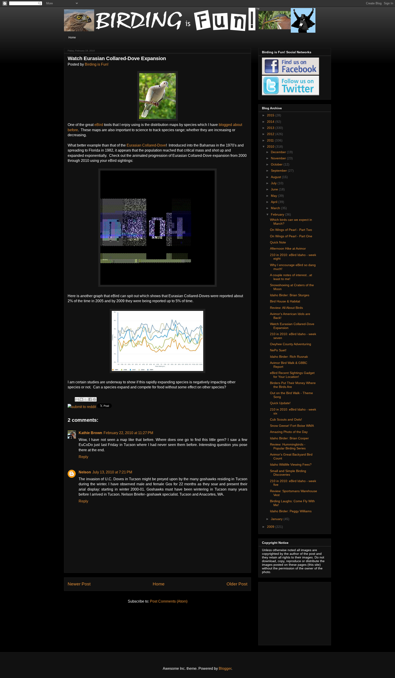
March (276, 208)
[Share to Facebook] (90, 399)
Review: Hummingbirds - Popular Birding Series (288, 446)
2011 (271, 140)
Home (72, 37)
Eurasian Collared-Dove (146, 145)
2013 (271, 128)
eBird (98, 125)
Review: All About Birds (286, 308)
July (274, 183)
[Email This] (77, 399)
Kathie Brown (90, 433)
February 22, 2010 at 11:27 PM (128, 433)
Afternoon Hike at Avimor (288, 248)
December (279, 152)
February (278, 214)
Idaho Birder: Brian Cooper (289, 438)
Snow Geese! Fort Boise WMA (292, 425)
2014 (271, 121)
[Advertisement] (290, 612)
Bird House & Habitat (285, 301)
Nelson (85, 472)
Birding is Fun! (96, 64)
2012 (271, 134)
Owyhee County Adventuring (290, 344)
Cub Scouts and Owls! (286, 419)
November (279, 158)
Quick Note (278, 242)
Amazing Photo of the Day (289, 432)
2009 (271, 527)
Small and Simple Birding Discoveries (288, 473)
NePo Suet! (278, 350)
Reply (83, 457)
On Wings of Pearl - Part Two (291, 230)
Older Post (237, 584)
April (274, 202)
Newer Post (79, 584)
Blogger (225, 668)
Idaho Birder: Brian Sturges (289, 295)
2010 (271, 146)
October (277, 164)
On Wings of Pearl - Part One (291, 236)
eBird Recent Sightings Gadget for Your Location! (292, 375)
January (277, 519)
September (279, 170)
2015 (271, 115)
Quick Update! (280, 403)
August (276, 177)
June (275, 189)
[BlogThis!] (81, 399)
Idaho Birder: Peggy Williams (291, 511)
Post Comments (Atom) (168, 601)
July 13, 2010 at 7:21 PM (112, 472)
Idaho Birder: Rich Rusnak (289, 356)
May (274, 196)
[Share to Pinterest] (94, 399)
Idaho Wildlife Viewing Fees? (291, 464)
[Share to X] (85, 399)
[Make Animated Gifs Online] (157, 286)
